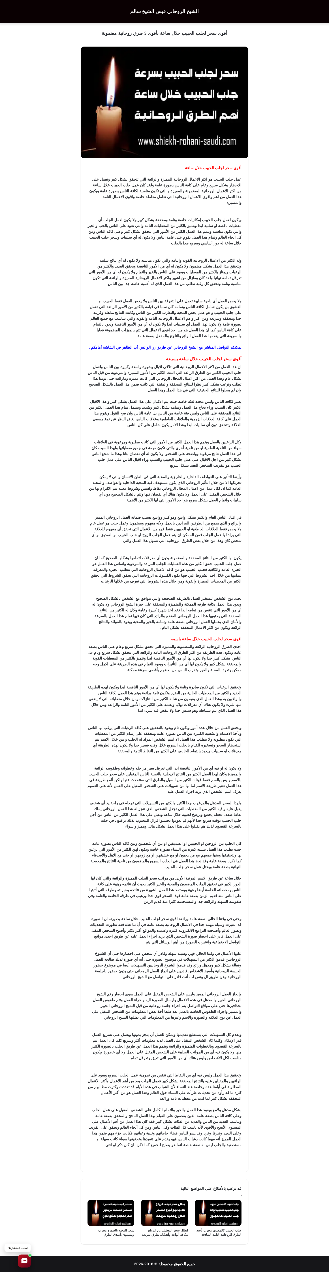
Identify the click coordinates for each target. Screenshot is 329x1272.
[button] (24, 1261)
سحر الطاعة (98, 243)
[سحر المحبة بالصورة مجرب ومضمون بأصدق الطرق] (111, 1213)
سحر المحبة (195, 203)
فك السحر (157, 203)
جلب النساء (139, 243)
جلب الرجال (119, 243)
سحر (229, 168)
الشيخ (193, 347)
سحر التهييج (176, 203)
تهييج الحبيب (138, 203)
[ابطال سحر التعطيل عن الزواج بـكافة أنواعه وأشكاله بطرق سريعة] (164, 1213)
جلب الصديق (159, 243)
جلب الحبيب (216, 203)
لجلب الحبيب (99, 203)
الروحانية (180, 179)
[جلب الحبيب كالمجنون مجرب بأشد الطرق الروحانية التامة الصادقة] (218, 1213)
